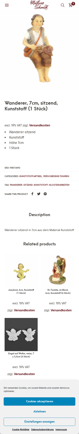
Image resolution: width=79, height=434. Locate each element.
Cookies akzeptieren (39, 401)
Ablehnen (39, 411)
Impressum (61, 429)
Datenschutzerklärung (42, 429)
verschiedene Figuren (56, 176)
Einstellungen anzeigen (39, 421)
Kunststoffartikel (30, 176)
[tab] (39, 215)
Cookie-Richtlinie (20, 429)
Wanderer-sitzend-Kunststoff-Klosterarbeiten (39, 185)
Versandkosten (39, 125)
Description (39, 215)
